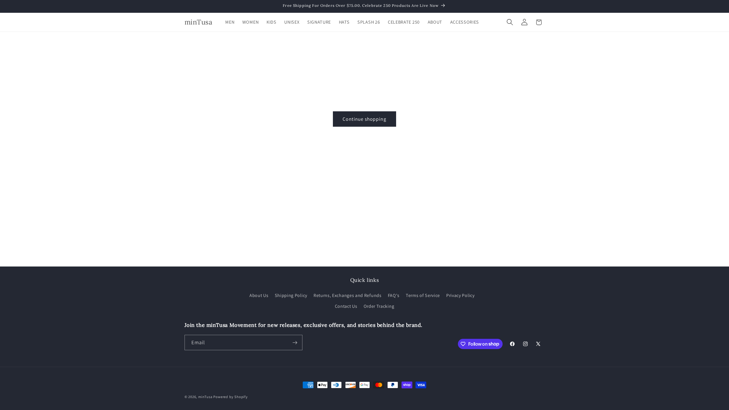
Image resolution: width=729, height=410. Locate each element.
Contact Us (346, 306)
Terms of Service (423, 295)
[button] (510, 22)
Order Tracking (379, 306)
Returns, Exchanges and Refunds (348, 295)
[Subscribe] (295, 342)
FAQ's (394, 295)
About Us (259, 295)
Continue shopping (364, 119)
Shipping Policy (291, 295)
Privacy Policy (460, 295)
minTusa (205, 396)
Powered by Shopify (230, 396)
